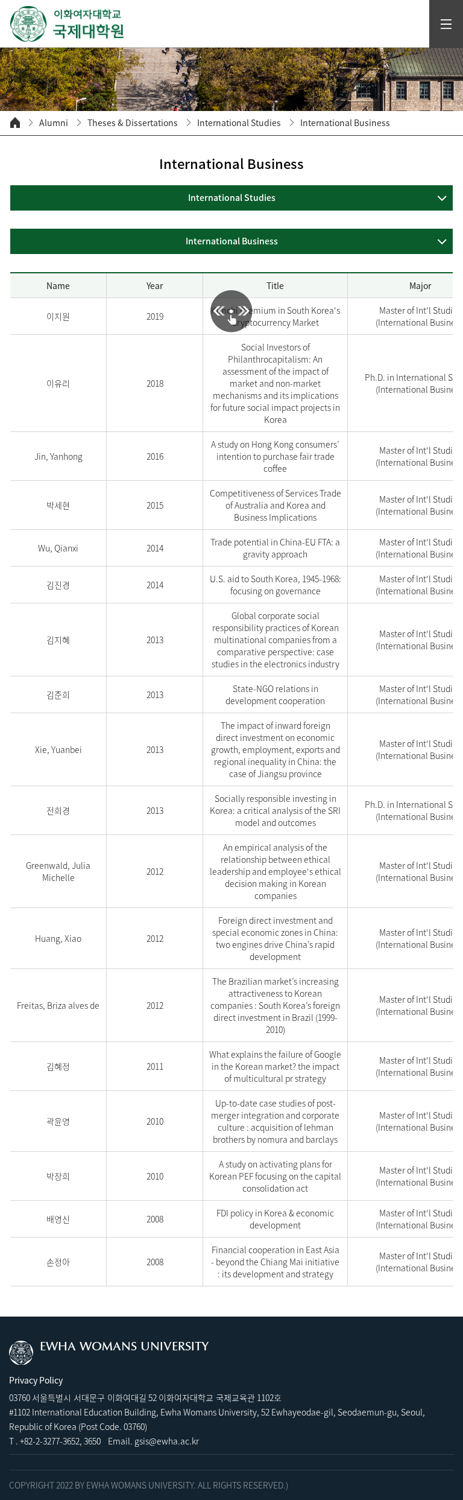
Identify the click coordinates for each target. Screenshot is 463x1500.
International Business (345, 123)
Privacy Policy (36, 1380)
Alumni (53, 123)
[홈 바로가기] (15, 122)
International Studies (239, 123)
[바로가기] (67, 24)
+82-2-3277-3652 (50, 1441)
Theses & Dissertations (132, 123)
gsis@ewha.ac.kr (166, 1441)
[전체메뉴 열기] (446, 24)
